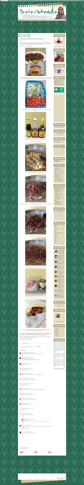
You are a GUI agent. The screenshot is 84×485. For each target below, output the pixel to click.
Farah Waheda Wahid (25, 352)
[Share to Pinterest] (40, 346)
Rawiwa (55, 227)
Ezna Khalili (56, 234)
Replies (24, 417)
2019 (56, 336)
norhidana (23, 373)
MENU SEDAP (24, 347)
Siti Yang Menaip (24, 398)
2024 (56, 330)
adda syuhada (24, 408)
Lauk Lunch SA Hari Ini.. (60, 270)
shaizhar (55, 225)
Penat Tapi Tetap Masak (60, 284)
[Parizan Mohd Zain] (59, 305)
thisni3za (55, 240)
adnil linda (55, 238)
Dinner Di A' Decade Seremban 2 (61, 265)
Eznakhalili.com (57, 169)
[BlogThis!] (37, 346)
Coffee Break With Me (58, 201)
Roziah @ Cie (56, 236)
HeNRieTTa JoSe (24, 388)
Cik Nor (23, 363)
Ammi (55, 242)
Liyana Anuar (24, 403)
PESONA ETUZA (57, 190)
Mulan (56, 200)
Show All (63, 181)
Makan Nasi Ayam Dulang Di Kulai (59, 189)
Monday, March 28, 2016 (31, 352)
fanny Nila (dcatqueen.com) (58, 232)
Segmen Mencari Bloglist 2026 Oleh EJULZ (61, 289)
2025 (56, 329)
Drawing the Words (58, 175)
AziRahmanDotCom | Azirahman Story (59, 203)
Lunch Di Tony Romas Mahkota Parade (61, 294)
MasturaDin (23, 393)
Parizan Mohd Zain (59, 304)
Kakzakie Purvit (24, 357)
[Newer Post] (21, 453)
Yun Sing (23, 413)
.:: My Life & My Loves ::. (59, 193)
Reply (22, 365)
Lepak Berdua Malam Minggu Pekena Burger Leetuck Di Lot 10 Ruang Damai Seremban (61, 256)
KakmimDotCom (57, 196)
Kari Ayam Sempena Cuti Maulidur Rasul (61, 279)
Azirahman (23, 431)
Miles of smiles (57, 176)
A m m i (56, 167)
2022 (56, 332)
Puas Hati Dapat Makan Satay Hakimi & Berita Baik (61, 250)
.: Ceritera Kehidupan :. (58, 211)
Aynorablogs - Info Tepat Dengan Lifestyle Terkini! (59, 188)
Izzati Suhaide (24, 383)
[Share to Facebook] (39, 346)
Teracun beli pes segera (58, 168)
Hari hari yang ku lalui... (58, 197)
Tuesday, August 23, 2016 (28, 431)
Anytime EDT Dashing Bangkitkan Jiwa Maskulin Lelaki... (61, 261)
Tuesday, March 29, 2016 (28, 413)
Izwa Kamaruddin (24, 378)
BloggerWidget (62, 243)
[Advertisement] (42, 27)
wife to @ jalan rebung (58, 179)
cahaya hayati (24, 368)
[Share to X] (38, 346)
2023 (56, 331)
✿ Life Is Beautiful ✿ (58, 180)
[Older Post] (49, 453)
